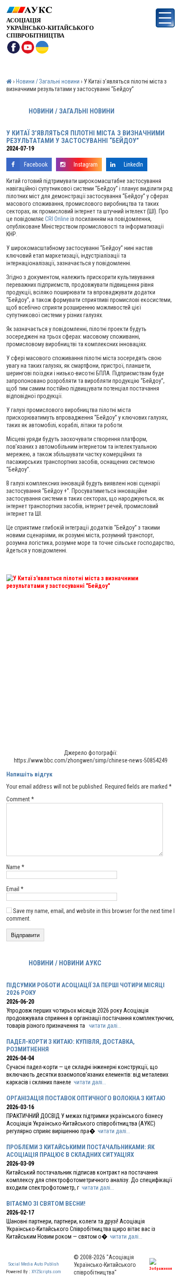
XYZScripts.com (46, 1271)
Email (15, 889)
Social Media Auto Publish (33, 1264)
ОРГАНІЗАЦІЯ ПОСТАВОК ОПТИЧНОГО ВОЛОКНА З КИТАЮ (85, 1098)
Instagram (86, 164)
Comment (20, 799)
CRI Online (57, 219)
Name (15, 867)
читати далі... (105, 1025)
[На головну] (50, 9)
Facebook (36, 164)
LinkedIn (133, 164)
